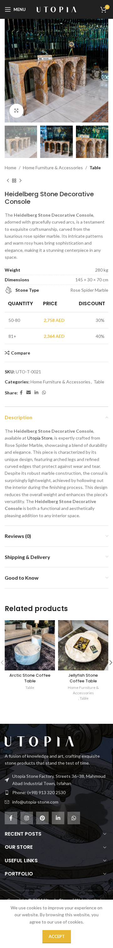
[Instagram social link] (26, 818)
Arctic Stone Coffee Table (30, 678)
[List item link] (56, 792)
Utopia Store (39, 438)
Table (95, 167)
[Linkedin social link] (36, 392)
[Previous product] (8, 181)
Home (10, 167)
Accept (57, 936)
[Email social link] (28, 392)
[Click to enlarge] (16, 111)
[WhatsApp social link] (44, 392)
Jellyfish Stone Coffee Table (83, 678)
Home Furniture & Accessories (53, 167)
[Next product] (20, 181)
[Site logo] (56, 9)
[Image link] (39, 741)
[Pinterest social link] (42, 818)
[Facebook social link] (21, 392)
